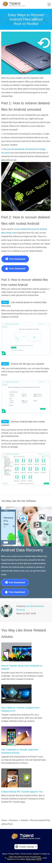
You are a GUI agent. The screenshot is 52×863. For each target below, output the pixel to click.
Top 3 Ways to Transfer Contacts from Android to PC (20, 709)
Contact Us (45, 854)
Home (4, 820)
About (4, 854)
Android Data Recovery (22, 550)
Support (36, 854)
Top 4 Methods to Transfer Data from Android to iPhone (19, 751)
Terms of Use (26, 854)
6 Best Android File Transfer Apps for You (22, 791)
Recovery (20, 610)
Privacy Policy (13, 854)
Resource (13, 820)
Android (40, 606)
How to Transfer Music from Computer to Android (21, 667)
